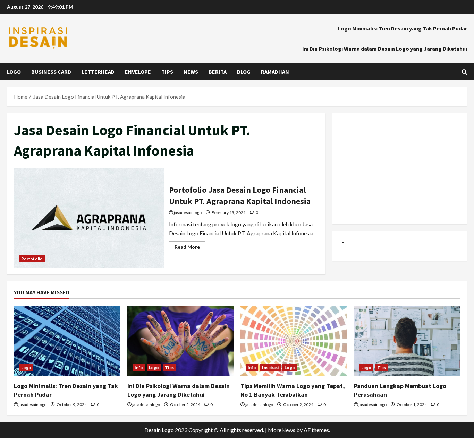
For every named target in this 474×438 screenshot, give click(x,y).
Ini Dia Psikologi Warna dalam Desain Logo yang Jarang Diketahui (384, 48)
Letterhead (98, 71)
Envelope (138, 71)
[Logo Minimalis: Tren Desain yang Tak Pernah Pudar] (67, 341)
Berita (218, 71)
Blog (244, 71)
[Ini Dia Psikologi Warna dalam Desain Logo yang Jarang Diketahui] (180, 341)
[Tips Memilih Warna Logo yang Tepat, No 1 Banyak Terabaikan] (293, 341)
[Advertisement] (399, 168)
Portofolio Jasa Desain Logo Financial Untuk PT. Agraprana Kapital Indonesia (89, 218)
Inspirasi (270, 367)
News (191, 71)
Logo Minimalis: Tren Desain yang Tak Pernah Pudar (402, 28)
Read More (190, 248)
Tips (167, 71)
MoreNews (281, 430)
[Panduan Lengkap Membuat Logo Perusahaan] (407, 341)
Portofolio (32, 258)
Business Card (51, 71)
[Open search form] (464, 72)
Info (139, 367)
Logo (14, 71)
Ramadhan (275, 71)
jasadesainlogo (188, 212)
